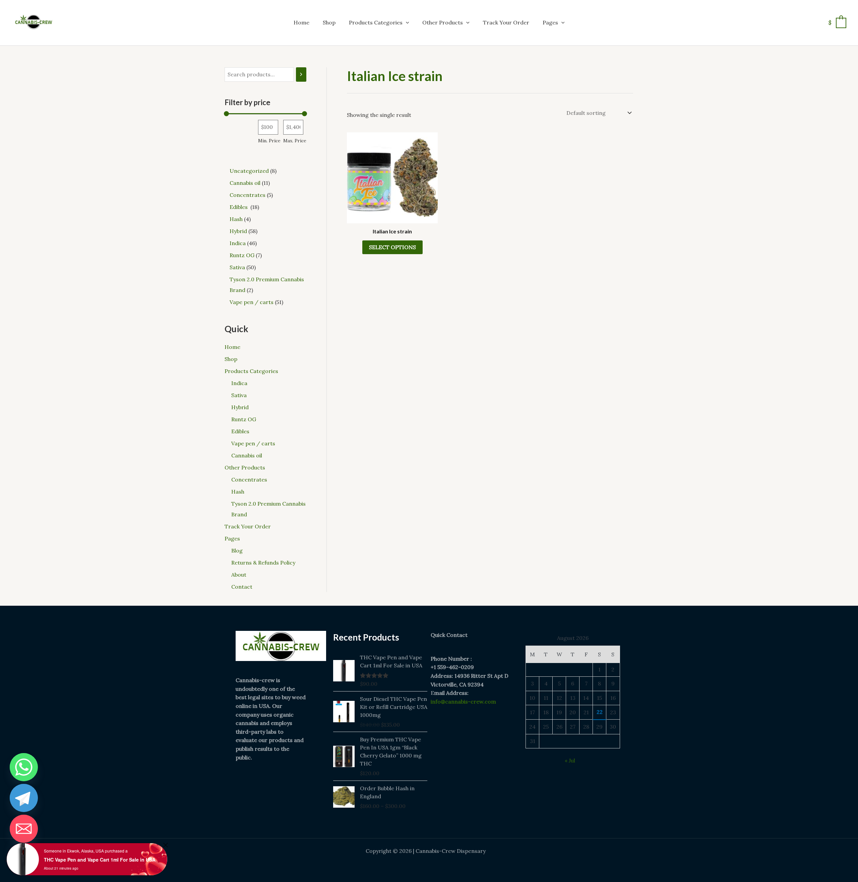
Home (301, 22)
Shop (329, 22)
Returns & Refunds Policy (263, 562)
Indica (239, 383)
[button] (406, 22)
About (238, 574)
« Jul (570, 760)
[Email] (24, 829)
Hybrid (240, 407)
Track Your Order (506, 22)
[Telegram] (24, 798)
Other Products (442, 22)
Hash (237, 491)
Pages (550, 22)
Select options (392, 247)
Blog (237, 550)
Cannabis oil (246, 455)
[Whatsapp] (24, 767)
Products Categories (376, 22)
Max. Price (294, 141)
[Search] (301, 74)
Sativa (239, 395)
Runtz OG (243, 419)
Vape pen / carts (253, 443)
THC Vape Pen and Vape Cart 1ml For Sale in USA (100, 859)
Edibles (241, 431)
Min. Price (269, 141)
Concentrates (249, 479)
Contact (241, 586)
